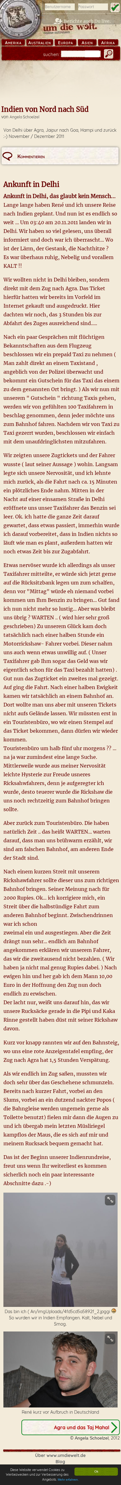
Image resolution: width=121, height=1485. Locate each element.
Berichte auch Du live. (87, 21)
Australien (39, 42)
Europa (65, 42)
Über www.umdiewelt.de (60, 1455)
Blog (60, 1461)
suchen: (51, 54)
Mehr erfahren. (68, 1479)
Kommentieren (31, 156)
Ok (96, 1471)
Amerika (13, 42)
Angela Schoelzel (24, 117)
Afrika (108, 42)
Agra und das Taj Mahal (81, 1427)
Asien (87, 42)
